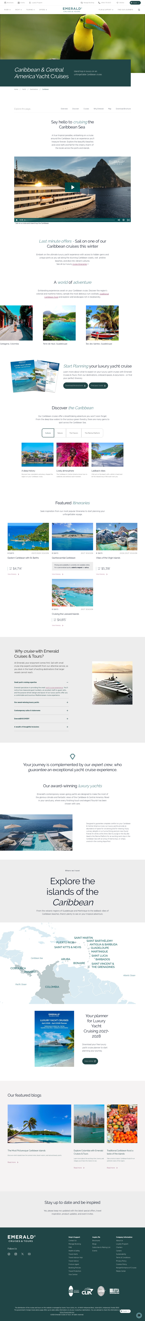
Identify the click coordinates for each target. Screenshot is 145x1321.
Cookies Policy (121, 1264)
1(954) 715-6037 (106, 2)
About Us (119, 1240)
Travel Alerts (73, 1254)
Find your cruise (97, 385)
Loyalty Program (37, 2)
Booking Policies (75, 1268)
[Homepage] (72, 9)
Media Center (121, 1271)
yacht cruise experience (54, 687)
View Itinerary (12, 574)
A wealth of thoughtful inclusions (26, 727)
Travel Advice (74, 1261)
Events (22, 2)
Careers (119, 1251)
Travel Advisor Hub (76, 1257)
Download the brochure (74, 385)
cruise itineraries (79, 264)
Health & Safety (74, 1251)
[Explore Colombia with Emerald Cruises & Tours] (89, 1124)
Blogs (94, 1244)
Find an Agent (74, 1264)
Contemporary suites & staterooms (27, 710)
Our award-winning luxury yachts (26, 702)
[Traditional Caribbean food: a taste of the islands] (122, 1124)
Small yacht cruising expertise (25, 682)
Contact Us (73, 1240)
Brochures (10, 2)
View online (88, 1061)
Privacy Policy (121, 1261)
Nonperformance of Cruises (126, 1268)
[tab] (48, 432)
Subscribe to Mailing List (101, 1247)
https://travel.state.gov (67, 1312)
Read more (12, 1162)
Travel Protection (75, 1271)
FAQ (70, 1247)
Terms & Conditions (123, 1257)
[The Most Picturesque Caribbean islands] (39, 1124)
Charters (119, 1247)
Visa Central (73, 1274)
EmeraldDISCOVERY (21, 719)
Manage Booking (89, 2)
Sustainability (121, 1254)
